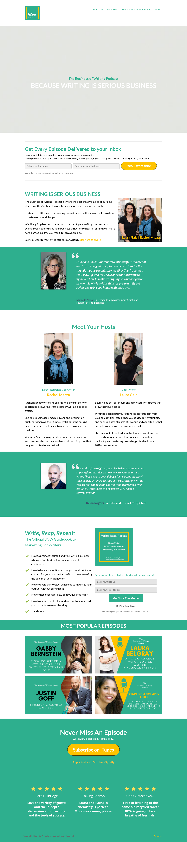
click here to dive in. (90, 239)
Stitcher (98, 762)
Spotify (110, 762)
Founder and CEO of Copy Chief (125, 503)
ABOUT (95, 9)
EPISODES (112, 9)
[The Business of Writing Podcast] (47, 12)
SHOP (157, 9)
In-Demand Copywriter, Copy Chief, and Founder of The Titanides (107, 301)
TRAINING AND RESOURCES (136, 9)
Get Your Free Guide (126, 605)
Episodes (157, 836)
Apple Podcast (82, 762)
